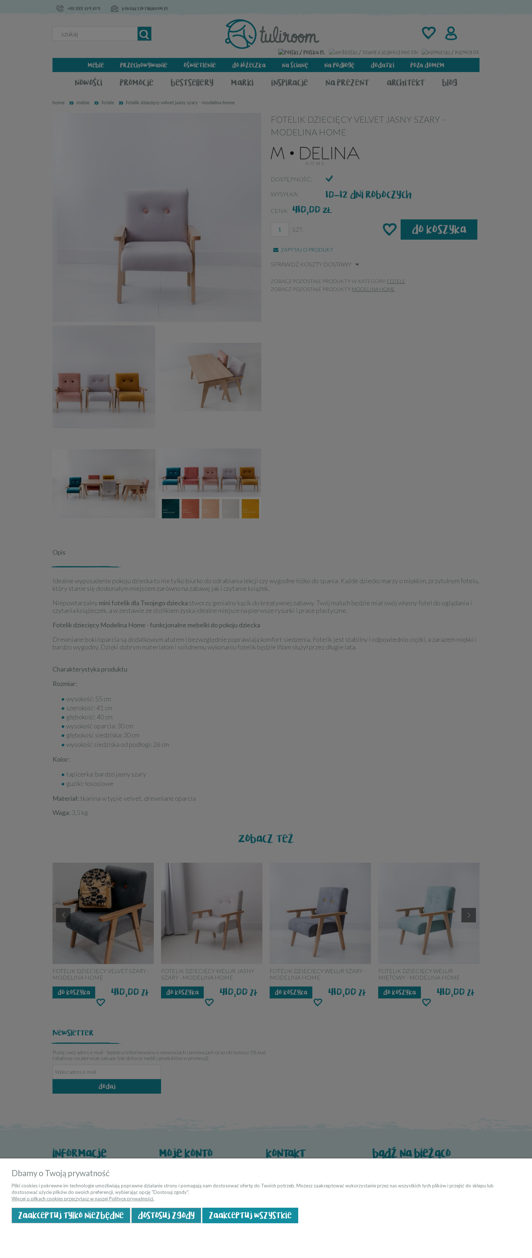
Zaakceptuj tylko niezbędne (71, 1215)
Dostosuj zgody (166, 1215)
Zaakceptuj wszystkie (250, 1215)
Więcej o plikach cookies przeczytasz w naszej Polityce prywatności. (83, 1199)
